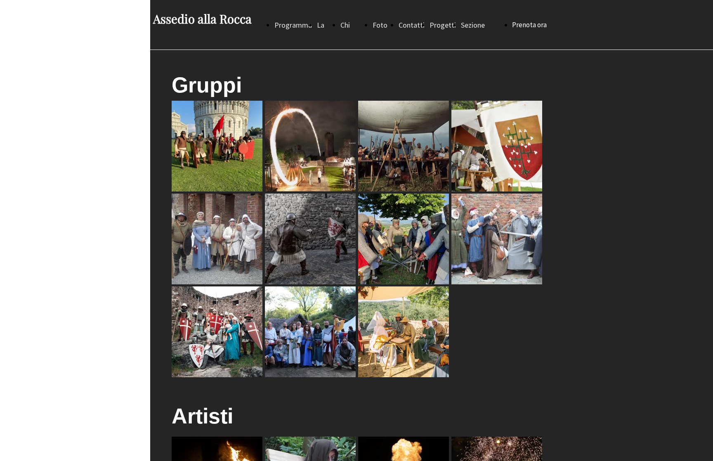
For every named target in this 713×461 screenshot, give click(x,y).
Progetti (443, 25)
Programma (293, 25)
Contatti (412, 25)
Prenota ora (529, 24)
